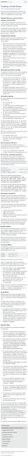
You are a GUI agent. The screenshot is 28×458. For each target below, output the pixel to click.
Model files (4, 446)
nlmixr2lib (4, 2)
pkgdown (9, 455)
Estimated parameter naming (9, 432)
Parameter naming (7, 434)
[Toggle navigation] (25, 2)
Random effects (6, 439)
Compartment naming (7, 430)
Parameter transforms (7, 437)
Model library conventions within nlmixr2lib (12, 428)
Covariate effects (6, 441)
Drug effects (5, 443)
